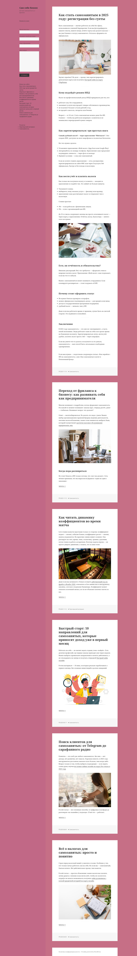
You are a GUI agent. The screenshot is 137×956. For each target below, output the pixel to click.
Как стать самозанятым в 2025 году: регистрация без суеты (28, 88)
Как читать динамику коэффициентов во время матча (27, 99)
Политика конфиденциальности (69, 952)
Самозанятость (24, 129)
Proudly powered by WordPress (91, 952)
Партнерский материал (27, 127)
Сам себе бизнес (28, 7)
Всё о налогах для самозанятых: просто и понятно (78, 852)
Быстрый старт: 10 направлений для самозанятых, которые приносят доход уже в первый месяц (29, 107)
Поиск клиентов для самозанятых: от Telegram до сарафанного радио (28, 114)
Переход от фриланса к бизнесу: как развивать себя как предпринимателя (28, 93)
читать (61, 486)
